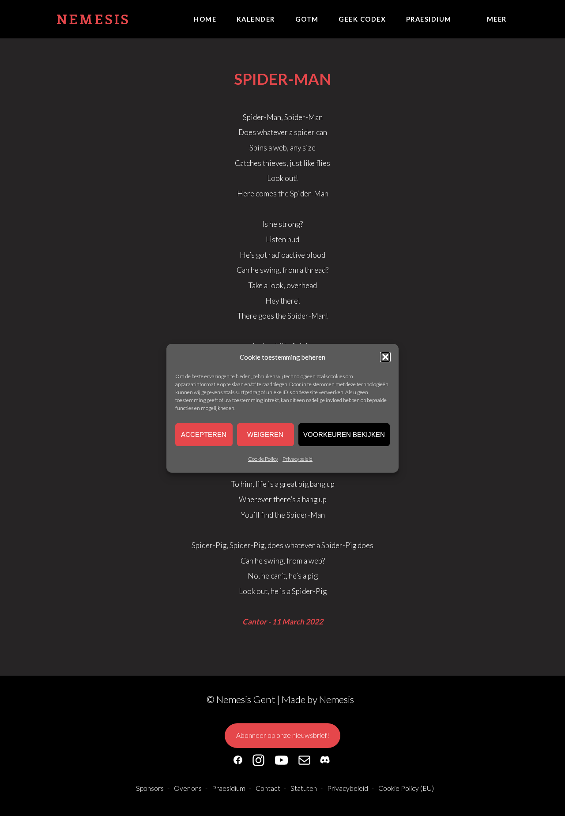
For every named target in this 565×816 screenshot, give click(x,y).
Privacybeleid (297, 458)
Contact (268, 788)
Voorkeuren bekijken (344, 434)
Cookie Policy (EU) (406, 788)
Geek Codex (362, 19)
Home (205, 19)
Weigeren (265, 434)
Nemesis (93, 19)
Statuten (303, 788)
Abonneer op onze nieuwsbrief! (282, 735)
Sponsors (150, 788)
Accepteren (203, 434)
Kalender (256, 19)
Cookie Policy (263, 458)
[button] (385, 356)
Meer (497, 19)
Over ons (188, 788)
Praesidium (429, 19)
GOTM (307, 19)
